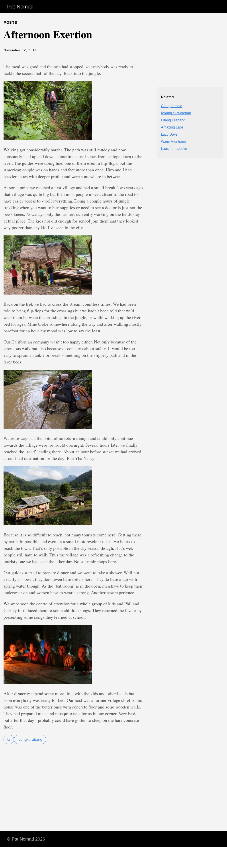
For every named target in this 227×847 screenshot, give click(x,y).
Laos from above (174, 149)
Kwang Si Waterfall (176, 113)
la (8, 739)
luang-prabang (30, 739)
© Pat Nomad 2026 (26, 839)
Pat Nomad (20, 7)
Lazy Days (169, 134)
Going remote (171, 106)
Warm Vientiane (173, 141)
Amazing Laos (172, 127)
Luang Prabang (173, 120)
